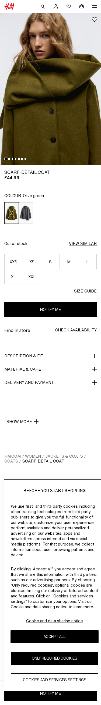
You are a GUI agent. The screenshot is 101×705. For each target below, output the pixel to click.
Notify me (50, 309)
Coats (11, 461)
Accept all (54, 636)
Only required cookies (54, 658)
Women (33, 456)
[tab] (5, 159)
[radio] (12, 213)
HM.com (12, 456)
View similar (83, 243)
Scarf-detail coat (43, 461)
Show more (19, 421)
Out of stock (15, 243)
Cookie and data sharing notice (54, 620)
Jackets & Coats (64, 456)
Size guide (85, 291)
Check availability (76, 330)
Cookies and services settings (54, 679)
